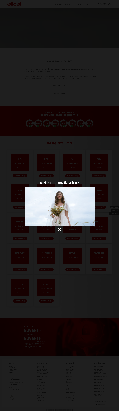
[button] (59, 229)
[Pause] (27, 224)
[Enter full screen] (92, 224)
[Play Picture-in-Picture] (90, 224)
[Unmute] (29, 224)
